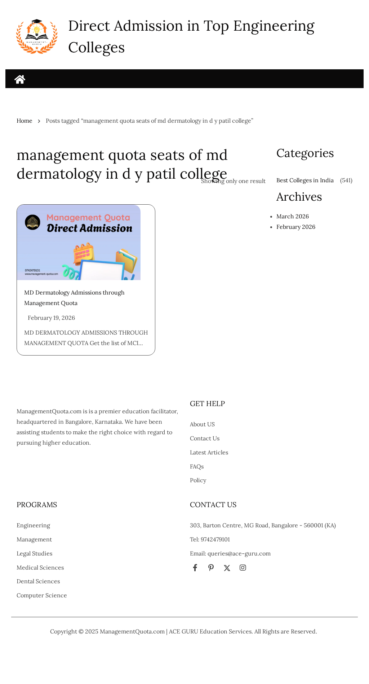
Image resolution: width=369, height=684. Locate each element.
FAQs (197, 466)
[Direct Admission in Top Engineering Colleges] (20, 79)
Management (34, 539)
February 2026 (295, 226)
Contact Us (204, 438)
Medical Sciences (40, 567)
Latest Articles (209, 452)
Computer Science (42, 595)
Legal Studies (34, 553)
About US (202, 424)
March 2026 (292, 216)
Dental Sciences (38, 581)
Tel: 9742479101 (210, 539)
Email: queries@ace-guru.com (230, 553)
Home (24, 120)
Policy (198, 480)
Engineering (33, 525)
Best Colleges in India (305, 180)
